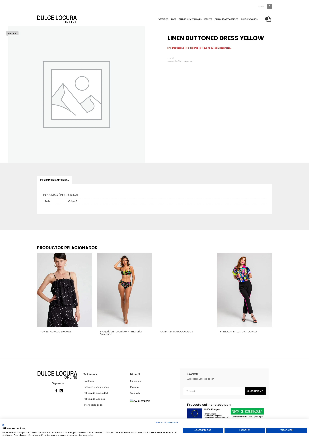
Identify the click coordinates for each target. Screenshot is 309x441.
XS (68, 201)
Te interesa (90, 374)
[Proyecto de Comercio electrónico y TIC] (224, 411)
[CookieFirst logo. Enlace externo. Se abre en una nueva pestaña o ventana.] (3, 425)
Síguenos (58, 383)
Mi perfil (135, 374)
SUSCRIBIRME (255, 391)
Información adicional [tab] (54, 179)
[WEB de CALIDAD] (140, 400)
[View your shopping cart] (268, 19)
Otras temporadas (185, 61)
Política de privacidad (167, 422)
